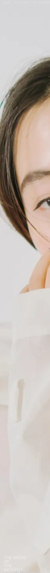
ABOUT (16, 2)
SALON (20, 2)
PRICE (28, 2)
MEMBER (24, 2)
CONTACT (40, 2)
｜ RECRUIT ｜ (34, 2)
